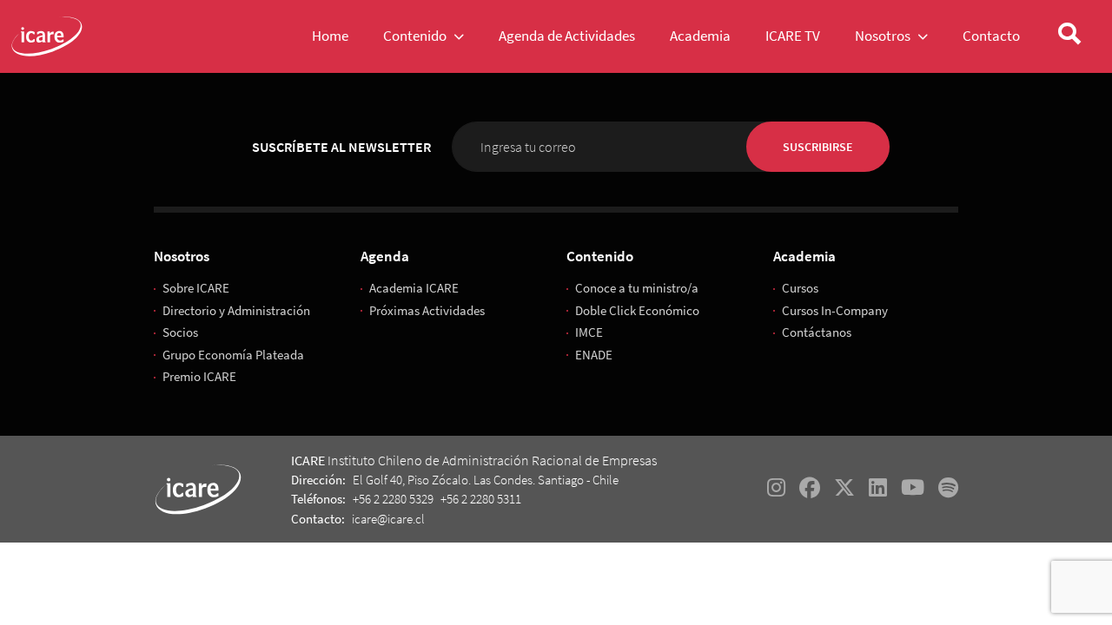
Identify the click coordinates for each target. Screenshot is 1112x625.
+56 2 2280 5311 (480, 498)
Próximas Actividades (427, 310)
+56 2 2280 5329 (393, 498)
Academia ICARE (414, 288)
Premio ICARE (199, 376)
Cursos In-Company (835, 310)
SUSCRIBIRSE (818, 147)
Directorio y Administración (236, 310)
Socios (180, 332)
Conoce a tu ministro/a (636, 288)
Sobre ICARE (195, 288)
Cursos (800, 288)
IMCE (589, 332)
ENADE (593, 354)
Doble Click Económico (637, 310)
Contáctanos (816, 332)
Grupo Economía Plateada (233, 354)
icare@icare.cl (388, 518)
